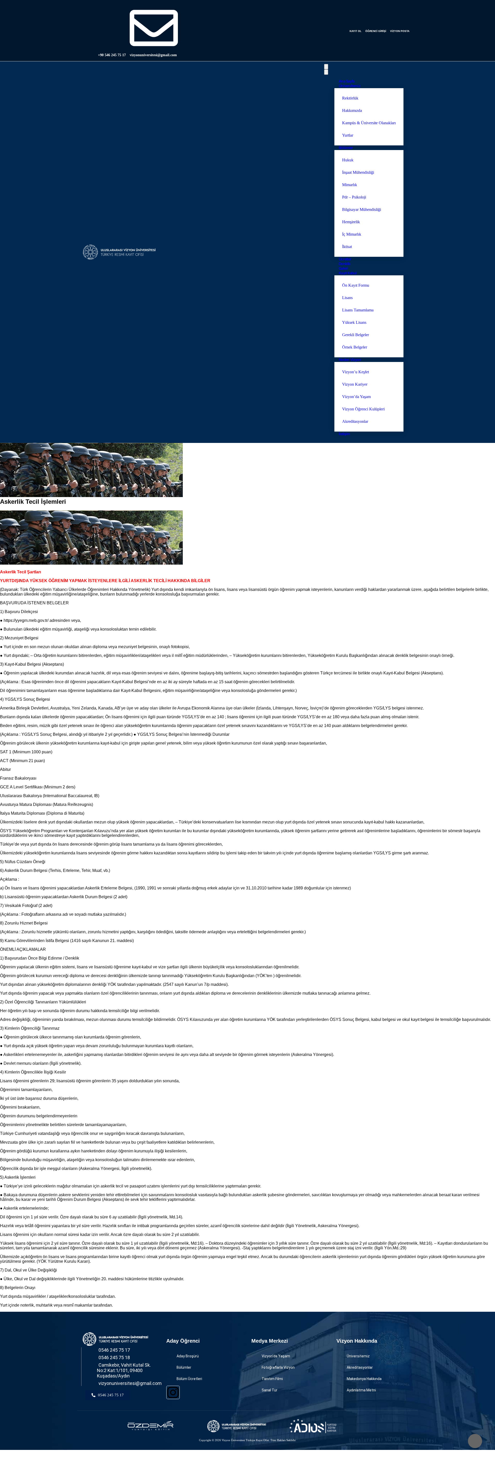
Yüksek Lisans (354, 322)
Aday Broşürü (188, 1356)
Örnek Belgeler (354, 347)
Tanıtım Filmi (272, 1379)
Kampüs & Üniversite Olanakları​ (369, 123)
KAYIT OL (355, 31)
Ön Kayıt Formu (355, 285)
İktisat (347, 246)
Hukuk (347, 160)
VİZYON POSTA (399, 31)
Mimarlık (349, 185)
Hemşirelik (351, 222)
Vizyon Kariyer (354, 384)
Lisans (347, 297)
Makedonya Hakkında (364, 1379)
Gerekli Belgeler (355, 335)
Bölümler (346, 147)
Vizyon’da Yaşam (356, 396)
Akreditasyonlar (355, 421)
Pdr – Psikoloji (354, 197)
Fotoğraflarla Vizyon (278, 1367)
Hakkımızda (352, 110)
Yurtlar (347, 135)
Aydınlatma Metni (361, 1390)
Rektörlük (350, 98)
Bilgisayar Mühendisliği (361, 209)
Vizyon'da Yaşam (276, 1356)
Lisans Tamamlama (358, 310)
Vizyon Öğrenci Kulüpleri (363, 409)
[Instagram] (173, 1392)
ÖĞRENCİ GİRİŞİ (375, 31)
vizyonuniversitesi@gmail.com (153, 55)
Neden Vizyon (350, 359)
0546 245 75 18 (114, 1357)
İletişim (344, 434)
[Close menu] (326, 72)
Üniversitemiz (349, 86)
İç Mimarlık (351, 234)
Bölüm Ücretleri (189, 1379)
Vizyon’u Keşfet (355, 372)
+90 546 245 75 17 (112, 55)
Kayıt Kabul (348, 273)
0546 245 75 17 (114, 1350)
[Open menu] (326, 66)
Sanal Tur (269, 1390)
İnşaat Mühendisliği (358, 172)
